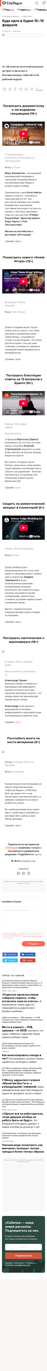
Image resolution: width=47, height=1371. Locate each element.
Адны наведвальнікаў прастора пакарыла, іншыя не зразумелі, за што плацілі (23, 1086)
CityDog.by (11, 847)
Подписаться (23, 1255)
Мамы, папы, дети (9, 991)
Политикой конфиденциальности (17, 1265)
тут (6, 674)
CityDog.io (6, 31)
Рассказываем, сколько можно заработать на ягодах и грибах (23, 1059)
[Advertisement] (24, 888)
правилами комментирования (32, 936)
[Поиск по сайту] (37, 3)
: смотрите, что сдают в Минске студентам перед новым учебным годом (22, 1032)
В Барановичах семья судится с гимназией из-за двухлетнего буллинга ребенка (21, 1003)
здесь (18, 487)
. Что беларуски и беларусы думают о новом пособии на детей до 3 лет (22, 1120)
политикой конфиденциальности (13, 935)
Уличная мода (8, 1141)
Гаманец (5, 1051)
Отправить (33, 943)
